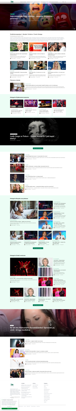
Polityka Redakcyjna (33, 406)
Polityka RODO (28, 406)
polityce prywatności (12, 404)
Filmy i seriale (50, 52)
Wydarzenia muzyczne (30, 1)
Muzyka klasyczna (46, 390)
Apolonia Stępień (35, 386)
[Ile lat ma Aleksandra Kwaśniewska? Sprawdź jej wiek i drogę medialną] (38, 323)
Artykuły (22, 383)
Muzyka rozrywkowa (37, 1)
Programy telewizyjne (47, 399)
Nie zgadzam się (9, 406)
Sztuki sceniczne (43, 1)
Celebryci (12, 52)
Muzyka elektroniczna (47, 389)
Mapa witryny (38, 406)
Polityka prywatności (20, 406)
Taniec (47, 1)
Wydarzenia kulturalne (47, 397)
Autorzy (34, 383)
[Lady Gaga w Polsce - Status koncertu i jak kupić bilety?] (38, 131)
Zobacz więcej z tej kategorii (37, 148)
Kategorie (45, 383)
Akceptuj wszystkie (9, 408)
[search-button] (63, 1)
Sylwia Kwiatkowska (12, 23)
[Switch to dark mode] (65, 2)
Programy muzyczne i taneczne (53, 1)
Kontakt (25, 406)
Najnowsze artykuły (23, 1)
